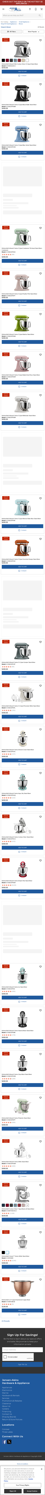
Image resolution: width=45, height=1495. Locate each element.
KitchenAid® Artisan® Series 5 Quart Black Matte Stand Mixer (19, 104)
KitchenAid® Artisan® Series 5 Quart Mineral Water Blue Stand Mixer (21, 518)
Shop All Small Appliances (9, 24)
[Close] (41, 1469)
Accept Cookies (32, 1491)
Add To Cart (22, 71)
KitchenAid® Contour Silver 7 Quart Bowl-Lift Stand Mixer (18, 1209)
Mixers (21, 24)
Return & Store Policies (12, 1420)
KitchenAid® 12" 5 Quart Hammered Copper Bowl (16, 1300)
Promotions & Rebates (12, 1401)
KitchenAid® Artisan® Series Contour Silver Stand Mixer (18, 837)
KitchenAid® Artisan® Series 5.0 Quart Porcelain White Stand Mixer (21, 706)
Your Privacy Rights (22, 1485)
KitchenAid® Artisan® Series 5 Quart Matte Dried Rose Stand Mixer (21, 375)
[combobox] (33, 31)
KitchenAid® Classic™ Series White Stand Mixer (15, 1256)
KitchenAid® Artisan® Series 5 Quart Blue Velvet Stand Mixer (19, 145)
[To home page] (15, 9)
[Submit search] (39, 15)
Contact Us (7, 1414)
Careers (5, 1409)
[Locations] (29, 9)
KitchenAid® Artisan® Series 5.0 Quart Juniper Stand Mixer (18, 662)
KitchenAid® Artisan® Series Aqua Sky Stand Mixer (16, 793)
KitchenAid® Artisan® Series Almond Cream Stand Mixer (18, 749)
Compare (23, 75)
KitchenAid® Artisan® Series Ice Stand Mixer (14, 987)
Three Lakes (7, 1432)
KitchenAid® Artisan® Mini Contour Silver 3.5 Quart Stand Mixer (20, 64)
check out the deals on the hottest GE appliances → (23, 3)
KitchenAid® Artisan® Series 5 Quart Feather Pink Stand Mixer (19, 294)
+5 (27, 1205)
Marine (5, 1393)
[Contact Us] (35, 9)
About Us (6, 1406)
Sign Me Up (22, 1364)
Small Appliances (24, 22)
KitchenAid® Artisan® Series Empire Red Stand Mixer (17, 881)
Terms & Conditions (22, 1464)
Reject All (13, 1491)
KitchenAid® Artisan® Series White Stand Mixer (15, 1161)
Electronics (7, 1390)
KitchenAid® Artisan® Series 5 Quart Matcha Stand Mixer (18, 334)
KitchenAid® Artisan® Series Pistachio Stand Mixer (16, 1118)
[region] (22, 1480)
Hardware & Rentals (10, 1396)
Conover (6, 1429)
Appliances (13, 22)
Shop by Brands (9, 1417)
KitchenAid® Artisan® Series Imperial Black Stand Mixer (17, 1030)
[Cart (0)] (41, 9)
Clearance (6, 1404)
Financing (6, 1412)
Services (5, 1398)
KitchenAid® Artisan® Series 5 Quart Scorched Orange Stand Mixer (21, 559)
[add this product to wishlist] (40, 40)
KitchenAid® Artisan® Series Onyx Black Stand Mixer (17, 1074)
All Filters (13, 31)
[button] (3, 9)
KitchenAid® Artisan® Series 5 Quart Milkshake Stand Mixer (19, 415)
